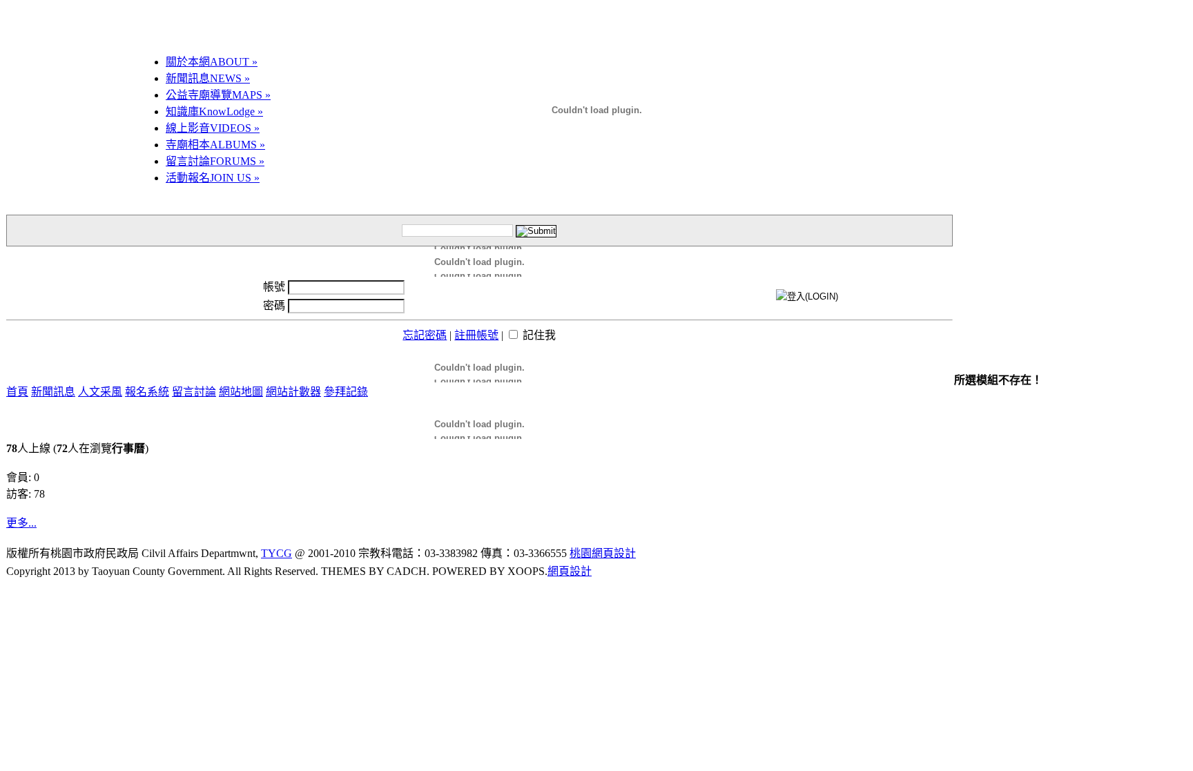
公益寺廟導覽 (218, 95)
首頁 (17, 392)
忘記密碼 (424, 335)
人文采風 (100, 392)
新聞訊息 (208, 78)
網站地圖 (241, 392)
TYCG (276, 553)
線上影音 (213, 128)
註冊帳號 (476, 335)
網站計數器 (293, 392)
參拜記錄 (346, 392)
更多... (21, 523)
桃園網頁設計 (603, 553)
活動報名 (213, 178)
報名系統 (147, 392)
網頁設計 (569, 571)
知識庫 (214, 111)
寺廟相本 (215, 144)
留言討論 (215, 161)
